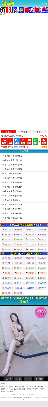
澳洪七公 (19, 288)
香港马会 (19, 234)
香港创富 (8, 249)
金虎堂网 (8, 278)
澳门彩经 (19, 263)
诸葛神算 (8, 273)
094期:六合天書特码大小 (12, 165)
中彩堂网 (31, 283)
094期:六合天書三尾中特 (12, 178)
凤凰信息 (43, 234)
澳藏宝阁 (8, 288)
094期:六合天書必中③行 (12, 213)
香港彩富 (43, 249)
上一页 (12, 221)
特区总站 (31, 229)
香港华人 (43, 239)
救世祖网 (31, 273)
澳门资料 (8, 263)
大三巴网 (19, 278)
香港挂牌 (19, 229)
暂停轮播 (38, 379)
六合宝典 (31, 239)
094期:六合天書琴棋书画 (12, 174)
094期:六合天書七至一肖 (12, 160)
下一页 (3, 221)
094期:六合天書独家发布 (12, 156)
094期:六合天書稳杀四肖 (12, 182)
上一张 (8, 379)
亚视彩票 (19, 244)
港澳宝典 (8, 268)
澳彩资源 (8, 258)
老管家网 (19, 268)
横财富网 (43, 278)
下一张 (18, 379)
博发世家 (31, 234)
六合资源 (8, 229)
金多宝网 (43, 268)
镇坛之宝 (8, 239)
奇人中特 (43, 288)
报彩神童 (19, 293)
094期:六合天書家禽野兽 (12, 187)
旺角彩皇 (8, 234)
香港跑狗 (43, 229)
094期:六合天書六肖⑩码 (12, 169)
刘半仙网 (19, 273)
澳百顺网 (31, 288)
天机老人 (43, 283)
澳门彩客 (31, 258)
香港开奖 (43, 244)
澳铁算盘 (8, 293)
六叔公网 (19, 249)
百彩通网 (31, 278)
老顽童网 (31, 268)
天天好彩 (31, 249)
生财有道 (8, 244)
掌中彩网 (43, 273)
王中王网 (43, 258)
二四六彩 (31, 244)
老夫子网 (19, 283)
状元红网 (43, 263)
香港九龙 (19, 239)
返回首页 (44, 4)
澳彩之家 (19, 258)
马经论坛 (8, 283)
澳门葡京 (31, 263)
